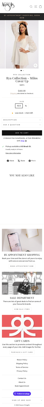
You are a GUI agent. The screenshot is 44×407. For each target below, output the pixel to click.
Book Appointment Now (22, 266)
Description (10, 120)
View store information (13, 153)
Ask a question (11, 125)
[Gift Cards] (22, 326)
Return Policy (22, 359)
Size (22, 102)
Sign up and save (21, 400)
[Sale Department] (22, 283)
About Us (22, 382)
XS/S (19, 105)
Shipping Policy (22, 363)
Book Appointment (22, 386)
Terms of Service (22, 367)
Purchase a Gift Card (22, 352)
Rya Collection (22, 75)
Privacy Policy (22, 371)
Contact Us (22, 378)
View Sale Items (22, 309)
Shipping (13, 93)
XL (26, 105)
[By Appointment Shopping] (22, 240)
